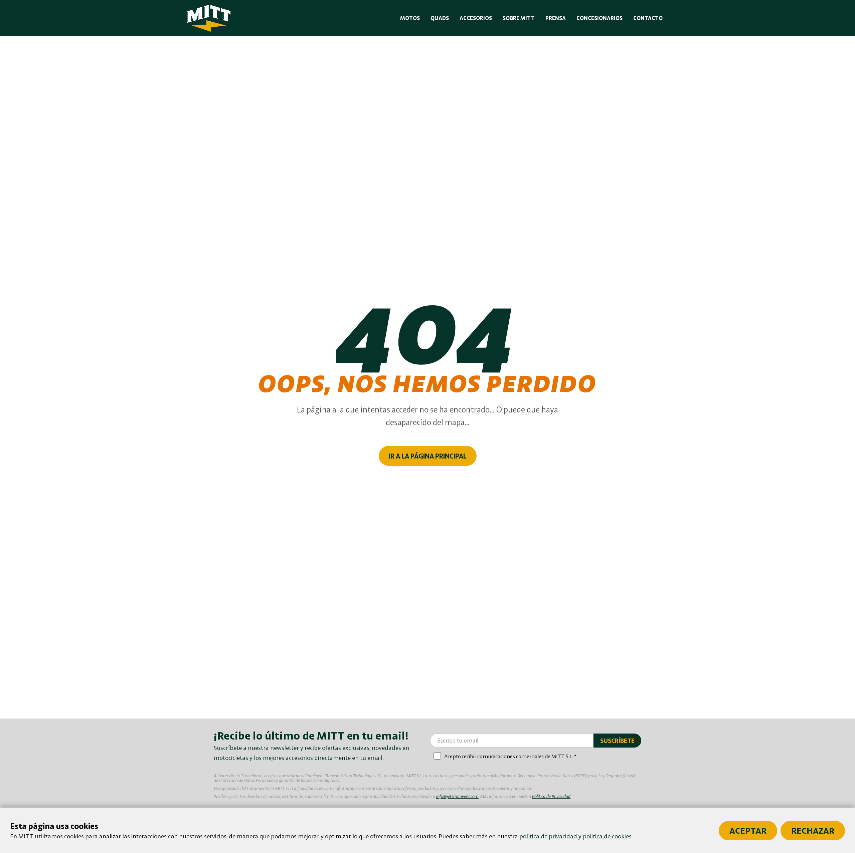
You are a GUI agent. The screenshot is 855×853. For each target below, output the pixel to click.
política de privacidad (548, 836)
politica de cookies (607, 836)
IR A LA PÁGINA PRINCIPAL (428, 456)
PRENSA (555, 18)
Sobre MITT (519, 18)
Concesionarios (599, 18)
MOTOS (410, 18)
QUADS (440, 18)
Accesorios (476, 18)
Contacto (648, 18)
